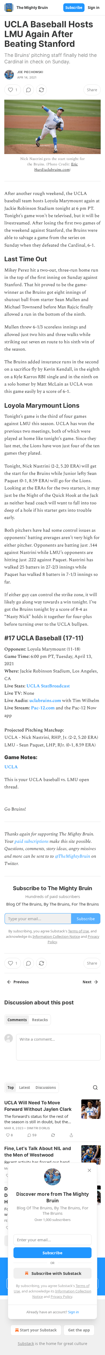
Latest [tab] (24, 1087)
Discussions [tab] (46, 1087)
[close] (89, 1170)
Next (87, 981)
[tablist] (27, 1019)
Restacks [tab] (40, 1019)
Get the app (79, 1330)
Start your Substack (38, 1330)
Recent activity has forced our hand (36, 1162)
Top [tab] (11, 1087)
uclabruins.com (45, 700)
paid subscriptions (31, 841)
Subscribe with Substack (56, 1273)
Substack (26, 1343)
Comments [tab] (17, 1019)
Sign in (94, 7)
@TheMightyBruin (72, 856)
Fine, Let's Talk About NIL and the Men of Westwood (37, 1152)
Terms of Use (78, 931)
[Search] (95, 1087)
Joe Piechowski (30, 72)
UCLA (11, 766)
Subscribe (73, 7)
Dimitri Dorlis (38, 1128)
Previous (21, 981)
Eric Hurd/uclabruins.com (56, 166)
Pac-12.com (43, 707)
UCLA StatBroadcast (48, 686)
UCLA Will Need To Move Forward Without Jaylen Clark (38, 1106)
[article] (52, 1118)
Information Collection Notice (56, 936)
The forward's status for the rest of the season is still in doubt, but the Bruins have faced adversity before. (37, 1119)
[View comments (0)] (28, 89)
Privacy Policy (61, 1296)
